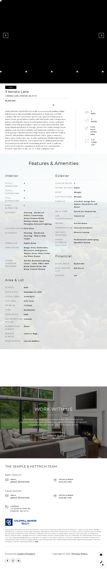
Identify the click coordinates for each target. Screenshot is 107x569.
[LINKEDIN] (19, 561)
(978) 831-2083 (65, 482)
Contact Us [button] (53, 435)
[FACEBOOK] (7, 561)
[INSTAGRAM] (13, 561)
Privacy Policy (80, 554)
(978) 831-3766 (65, 498)
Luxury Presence (26, 554)
